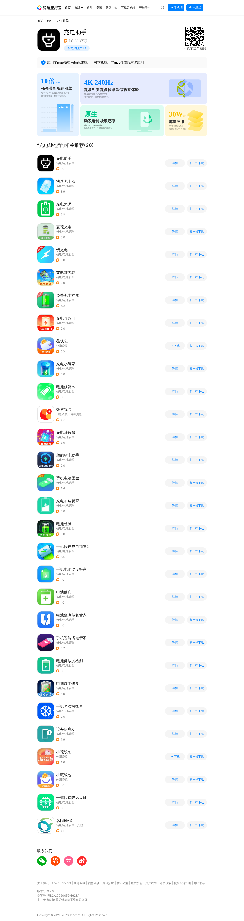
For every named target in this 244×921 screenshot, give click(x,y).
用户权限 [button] (151, 883)
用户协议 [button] (199, 883)
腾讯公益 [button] (122, 883)
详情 (175, 163)
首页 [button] (40, 21)
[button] (49, 7)
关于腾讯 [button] (43, 883)
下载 (177, 345)
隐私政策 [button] (165, 883)
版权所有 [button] (136, 883)
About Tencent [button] (61, 883)
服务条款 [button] (79, 883)
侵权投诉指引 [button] (182, 883)
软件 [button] (50, 21)
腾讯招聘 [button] (108, 883)
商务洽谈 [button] (94, 883)
